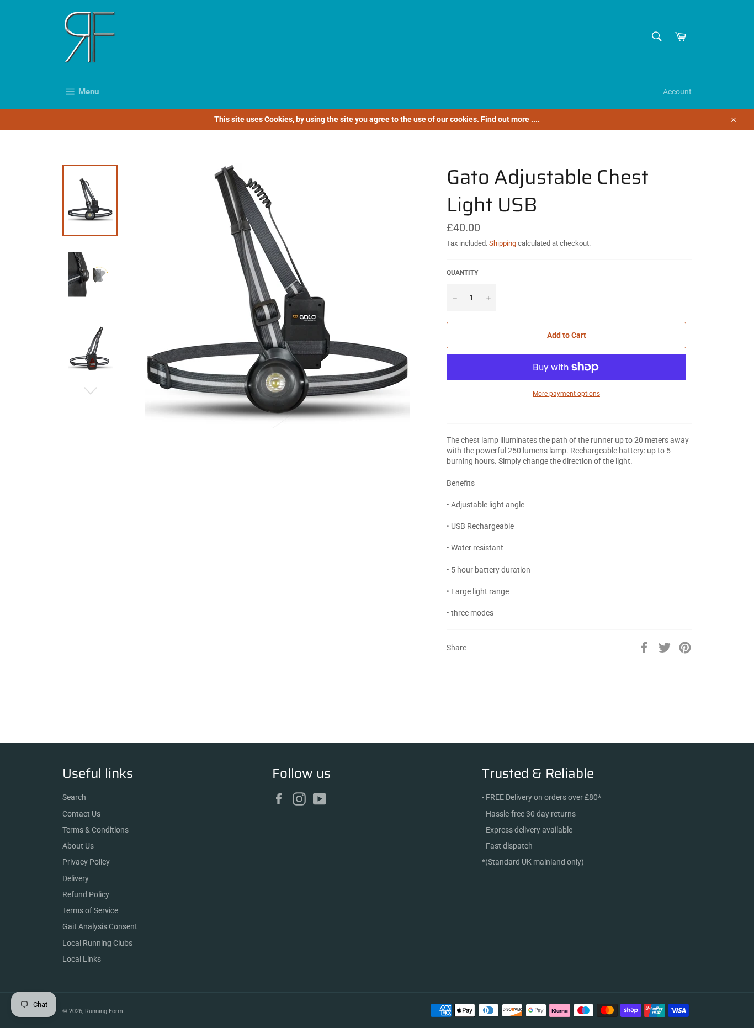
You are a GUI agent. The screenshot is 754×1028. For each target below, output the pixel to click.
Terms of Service (90, 910)
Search (74, 797)
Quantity (462, 273)
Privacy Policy (86, 861)
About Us (78, 845)
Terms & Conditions (95, 829)
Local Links (81, 959)
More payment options (566, 394)
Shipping (502, 243)
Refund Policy (85, 894)
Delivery (75, 878)
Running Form (104, 1011)
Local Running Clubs (97, 943)
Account (677, 91)
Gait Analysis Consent (99, 926)
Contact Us (81, 813)
